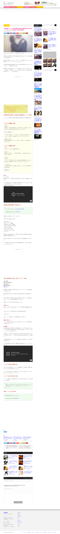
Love (18, 524)
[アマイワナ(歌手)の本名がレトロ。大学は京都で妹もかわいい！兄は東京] (50, 60)
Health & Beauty (40, 59)
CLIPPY (6, 512)
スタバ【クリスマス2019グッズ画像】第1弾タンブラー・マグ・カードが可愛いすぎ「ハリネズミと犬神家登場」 (38, 97)
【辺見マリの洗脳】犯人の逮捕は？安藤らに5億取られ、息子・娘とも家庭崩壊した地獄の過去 (11, 446)
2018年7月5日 (16, 398)
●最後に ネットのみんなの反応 (9, 112)
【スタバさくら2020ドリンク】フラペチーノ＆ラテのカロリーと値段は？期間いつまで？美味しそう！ (38, 29)
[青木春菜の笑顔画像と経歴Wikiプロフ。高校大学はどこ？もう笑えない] (50, 65)
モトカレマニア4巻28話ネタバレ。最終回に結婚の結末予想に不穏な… (13, 467)
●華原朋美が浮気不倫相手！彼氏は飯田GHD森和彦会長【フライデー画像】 (16, 106)
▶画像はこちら (6, 286)
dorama (19, 514)
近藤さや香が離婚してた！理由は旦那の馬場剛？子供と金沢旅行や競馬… (13, 472)
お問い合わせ (54, 532)
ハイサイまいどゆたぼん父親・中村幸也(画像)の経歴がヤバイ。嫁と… (28, 461)
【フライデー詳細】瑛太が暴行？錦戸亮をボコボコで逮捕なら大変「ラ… (13, 461)
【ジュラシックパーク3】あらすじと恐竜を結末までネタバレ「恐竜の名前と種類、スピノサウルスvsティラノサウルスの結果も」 (24, 446)
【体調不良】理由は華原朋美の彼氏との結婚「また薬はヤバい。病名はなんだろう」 (27, 438)
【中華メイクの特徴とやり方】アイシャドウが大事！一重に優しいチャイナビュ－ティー (38, 52)
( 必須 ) (5, 486)
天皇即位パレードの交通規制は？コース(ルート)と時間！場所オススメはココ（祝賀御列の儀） (38, 85)
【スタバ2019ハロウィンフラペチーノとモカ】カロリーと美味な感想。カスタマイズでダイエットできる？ (38, 120)
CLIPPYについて (50, 532)
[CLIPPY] (9, 3)
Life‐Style (19, 523)
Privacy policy (44, 532)
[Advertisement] (30, 18)
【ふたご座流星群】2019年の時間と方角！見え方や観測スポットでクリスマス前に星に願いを (38, 63)
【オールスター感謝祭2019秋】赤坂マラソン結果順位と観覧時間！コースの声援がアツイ (38, 131)
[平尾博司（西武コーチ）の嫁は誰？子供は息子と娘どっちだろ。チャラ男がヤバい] (54, 65)
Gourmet (19, 520)
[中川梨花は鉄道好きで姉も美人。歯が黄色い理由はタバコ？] (54, 60)
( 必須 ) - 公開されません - (8, 488)
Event (37, 48)
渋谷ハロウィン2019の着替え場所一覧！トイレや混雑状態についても (38, 108)
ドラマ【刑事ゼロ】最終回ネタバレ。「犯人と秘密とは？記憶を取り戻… (13, 456)
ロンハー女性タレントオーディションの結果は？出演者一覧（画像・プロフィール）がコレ (38, 40)
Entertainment (8, 31)
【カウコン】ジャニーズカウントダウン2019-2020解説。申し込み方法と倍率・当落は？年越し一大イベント (38, 74)
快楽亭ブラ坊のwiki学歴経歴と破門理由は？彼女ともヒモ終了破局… (28, 456)
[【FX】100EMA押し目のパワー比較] (49, 55)
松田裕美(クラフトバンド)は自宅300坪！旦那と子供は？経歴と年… (28, 467)
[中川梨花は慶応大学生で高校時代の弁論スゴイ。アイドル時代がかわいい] (45, 65)
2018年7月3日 (18, 211)
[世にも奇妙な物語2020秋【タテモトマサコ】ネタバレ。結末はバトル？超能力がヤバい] (45, 60)
